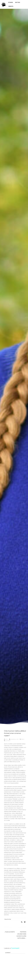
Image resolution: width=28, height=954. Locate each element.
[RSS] (21, 921)
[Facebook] (9, 921)
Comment (8, 952)
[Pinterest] (15, 921)
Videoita (10, 6)
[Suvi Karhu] (3, 8)
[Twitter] (12, 921)
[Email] (24, 921)
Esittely (17, 2)
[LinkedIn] (18, 921)
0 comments (7, 740)
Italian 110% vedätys (9, 931)
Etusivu (10, 2)
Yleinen (22, 739)
